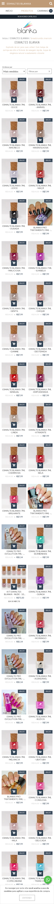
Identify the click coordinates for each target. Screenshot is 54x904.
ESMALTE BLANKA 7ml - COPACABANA (14, 879)
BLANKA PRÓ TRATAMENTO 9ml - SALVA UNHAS (14, 797)
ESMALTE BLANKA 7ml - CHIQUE (40, 309)
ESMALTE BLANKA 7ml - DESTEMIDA (40, 350)
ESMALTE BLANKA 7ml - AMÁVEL (40, 105)
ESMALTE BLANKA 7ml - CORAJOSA (40, 798)
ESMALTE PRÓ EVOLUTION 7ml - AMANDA (14, 636)
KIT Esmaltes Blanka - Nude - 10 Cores (14, 592)
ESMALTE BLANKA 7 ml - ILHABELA (40, 269)
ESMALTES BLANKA (19, 38)
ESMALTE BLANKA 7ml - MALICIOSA (14, 269)
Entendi (27, 897)
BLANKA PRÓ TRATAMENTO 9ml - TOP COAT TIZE (40, 228)
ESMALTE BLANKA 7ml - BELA (40, 471)
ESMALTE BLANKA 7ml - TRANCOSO (40, 879)
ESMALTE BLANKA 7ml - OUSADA (14, 227)
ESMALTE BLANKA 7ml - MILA (14, 839)
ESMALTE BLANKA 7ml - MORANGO (40, 636)
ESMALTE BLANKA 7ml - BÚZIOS (40, 717)
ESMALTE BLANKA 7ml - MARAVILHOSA (40, 146)
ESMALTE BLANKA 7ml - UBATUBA (40, 758)
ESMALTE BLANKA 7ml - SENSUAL (14, 390)
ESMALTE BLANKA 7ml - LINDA (14, 431)
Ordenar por (7, 67)
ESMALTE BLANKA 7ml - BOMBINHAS (40, 552)
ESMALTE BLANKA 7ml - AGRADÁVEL (40, 677)
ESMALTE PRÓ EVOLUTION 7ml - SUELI (14, 717)
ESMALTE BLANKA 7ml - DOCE (14, 105)
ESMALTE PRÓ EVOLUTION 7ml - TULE (14, 552)
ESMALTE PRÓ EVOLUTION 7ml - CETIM (14, 677)
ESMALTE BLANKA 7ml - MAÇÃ (40, 186)
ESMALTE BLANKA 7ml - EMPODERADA (40, 390)
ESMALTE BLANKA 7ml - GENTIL (14, 309)
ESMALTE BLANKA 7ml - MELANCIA (14, 758)
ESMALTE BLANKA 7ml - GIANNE (14, 350)
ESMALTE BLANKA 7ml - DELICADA (40, 839)
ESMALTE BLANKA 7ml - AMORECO (14, 146)
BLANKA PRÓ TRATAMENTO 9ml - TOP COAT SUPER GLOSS (40, 512)
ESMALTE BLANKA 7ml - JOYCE (14, 186)
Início (5, 38)
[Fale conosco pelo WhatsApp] (48, 880)
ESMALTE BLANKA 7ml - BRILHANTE (14, 512)
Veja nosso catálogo (27, 16)
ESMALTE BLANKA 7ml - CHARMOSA (14, 471)
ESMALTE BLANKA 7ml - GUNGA (40, 592)
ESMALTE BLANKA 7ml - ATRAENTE (40, 431)
